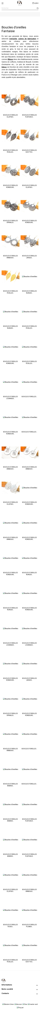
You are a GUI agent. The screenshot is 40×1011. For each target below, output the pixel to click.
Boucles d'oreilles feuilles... (10, 151)
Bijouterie (12, 57)
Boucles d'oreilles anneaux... (10, 257)
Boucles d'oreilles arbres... (10, 785)
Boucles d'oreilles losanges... (10, 397)
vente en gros (7, 49)
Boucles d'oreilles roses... (10, 925)
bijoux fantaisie (32, 57)
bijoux (26, 52)
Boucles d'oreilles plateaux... (29, 820)
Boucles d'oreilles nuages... (29, 292)
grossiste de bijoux (20, 36)
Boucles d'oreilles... (29, 396)
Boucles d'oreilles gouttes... (29, 151)
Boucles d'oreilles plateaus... (29, 116)
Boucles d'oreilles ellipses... (10, 116)
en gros (5, 72)
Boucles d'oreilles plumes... (29, 925)
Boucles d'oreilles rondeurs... (10, 186)
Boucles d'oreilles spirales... (10, 221)
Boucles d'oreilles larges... (29, 257)
